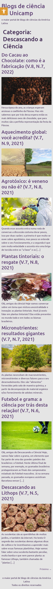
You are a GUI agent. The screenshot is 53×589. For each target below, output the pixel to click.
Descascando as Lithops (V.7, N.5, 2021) (20, 492)
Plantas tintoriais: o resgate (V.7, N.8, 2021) (22, 261)
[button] (4, 11)
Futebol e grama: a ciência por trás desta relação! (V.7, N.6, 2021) (24, 407)
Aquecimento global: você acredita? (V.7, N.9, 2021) (24, 137)
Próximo (46, 568)
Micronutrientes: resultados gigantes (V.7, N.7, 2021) (23, 333)
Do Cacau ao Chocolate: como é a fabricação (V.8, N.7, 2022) (23, 63)
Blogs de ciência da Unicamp (23, 9)
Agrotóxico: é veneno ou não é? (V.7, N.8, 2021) (24, 186)
